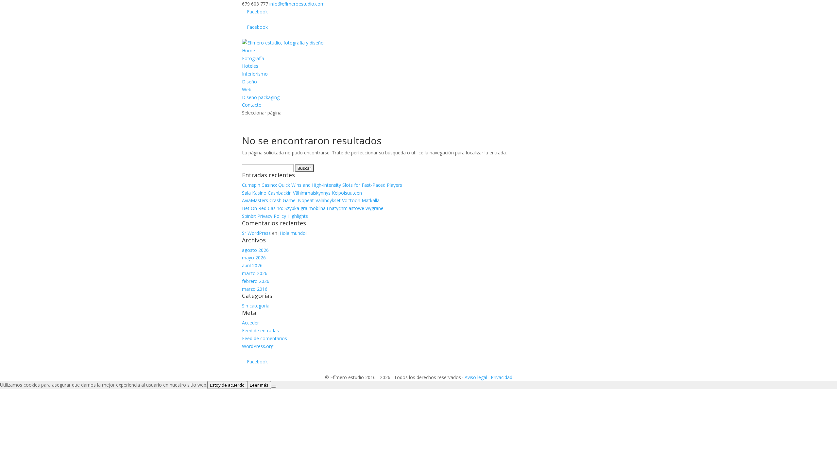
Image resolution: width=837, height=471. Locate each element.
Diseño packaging (261, 97)
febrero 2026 (255, 281)
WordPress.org (257, 346)
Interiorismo (255, 74)
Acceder (250, 323)
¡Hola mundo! (293, 233)
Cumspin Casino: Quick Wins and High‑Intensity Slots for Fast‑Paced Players (322, 185)
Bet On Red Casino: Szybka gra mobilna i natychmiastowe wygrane (313, 208)
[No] (273, 387)
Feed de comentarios (264, 338)
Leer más (259, 385)
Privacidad (501, 377)
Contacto (252, 105)
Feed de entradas (260, 330)
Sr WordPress (256, 233)
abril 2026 (252, 265)
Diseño (249, 81)
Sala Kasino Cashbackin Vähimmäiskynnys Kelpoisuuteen (302, 193)
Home (248, 50)
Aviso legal (476, 377)
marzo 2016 (254, 289)
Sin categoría (255, 306)
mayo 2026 (254, 257)
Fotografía (253, 58)
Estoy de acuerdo (227, 385)
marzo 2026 (254, 273)
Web (246, 89)
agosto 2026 (255, 250)
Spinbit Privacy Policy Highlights (275, 216)
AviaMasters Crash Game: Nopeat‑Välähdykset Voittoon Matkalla (311, 200)
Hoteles (250, 66)
